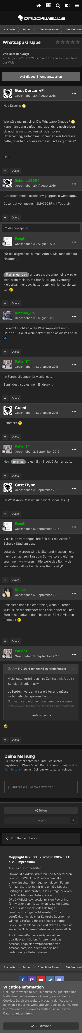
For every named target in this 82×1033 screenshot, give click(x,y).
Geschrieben (35, 95)
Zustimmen (42, 1026)
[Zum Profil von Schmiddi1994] (7, 183)
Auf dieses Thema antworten (41, 76)
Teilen (42, 810)
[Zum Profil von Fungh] (7, 241)
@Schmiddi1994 (16, 274)
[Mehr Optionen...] (74, 94)
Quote (15, 170)
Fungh (60, 668)
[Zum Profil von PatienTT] (7, 364)
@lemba (18, 461)
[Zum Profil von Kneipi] (7, 592)
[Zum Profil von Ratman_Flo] (7, 315)
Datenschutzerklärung (18, 1013)
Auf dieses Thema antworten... (33, 787)
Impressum (26, 862)
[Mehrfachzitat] (5, 171)
